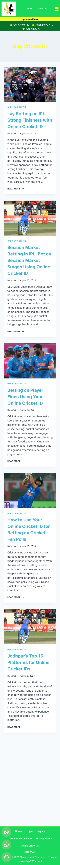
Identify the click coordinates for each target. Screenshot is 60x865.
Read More (15, 188)
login (29, 831)
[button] (56, 9)
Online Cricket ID (16, 107)
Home (18, 831)
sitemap (30, 852)
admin (13, 133)
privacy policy (44, 838)
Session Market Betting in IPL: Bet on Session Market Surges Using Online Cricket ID (29, 260)
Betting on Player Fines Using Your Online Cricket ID (25, 397)
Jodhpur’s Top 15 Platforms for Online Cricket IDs (28, 662)
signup (41, 831)
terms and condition (20, 838)
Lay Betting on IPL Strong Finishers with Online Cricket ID (29, 120)
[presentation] (30, 84)
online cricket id (30, 845)
